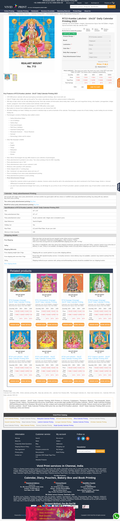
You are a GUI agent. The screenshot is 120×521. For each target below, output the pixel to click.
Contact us (18, 455)
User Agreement (20, 449)
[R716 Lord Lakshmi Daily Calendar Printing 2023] (73, 342)
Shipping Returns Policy (22, 446)
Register (79, 3)
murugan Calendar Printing (63, 422)
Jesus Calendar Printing (12, 425)
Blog (37, 444)
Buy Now (33, 201)
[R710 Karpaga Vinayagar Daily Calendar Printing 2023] (73, 286)
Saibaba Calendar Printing (81, 422)
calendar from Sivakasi (59, 393)
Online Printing (9, 11)
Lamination (67, 44)
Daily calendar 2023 (9, 395)
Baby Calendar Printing (27, 425)
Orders (58, 441)
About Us (87, 11)
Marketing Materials (63, 11)
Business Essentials (47, 11)
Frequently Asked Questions (23, 444)
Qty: (75, 87)
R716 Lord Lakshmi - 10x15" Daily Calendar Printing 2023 (72, 357)
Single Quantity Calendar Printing (63, 425)
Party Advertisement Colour (72, 56)
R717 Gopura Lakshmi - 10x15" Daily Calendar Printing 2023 (99, 357)
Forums (38, 446)
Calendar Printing (22, 11)
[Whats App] (116, 516)
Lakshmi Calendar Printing (45, 422)
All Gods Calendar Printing (64, 418)
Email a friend (106, 28)
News (37, 441)
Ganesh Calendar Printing (12, 422)
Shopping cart (60, 446)
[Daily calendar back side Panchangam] (15, 77)
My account (59, 438)
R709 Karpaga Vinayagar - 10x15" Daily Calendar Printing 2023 (98, 302)
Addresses (59, 444)
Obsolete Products (41, 459)
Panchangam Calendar (77, 393)
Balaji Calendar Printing (29, 422)
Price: (99, 64)
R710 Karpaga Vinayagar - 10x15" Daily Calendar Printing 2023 (72, 302)
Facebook (78, 438)
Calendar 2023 (107, 393)
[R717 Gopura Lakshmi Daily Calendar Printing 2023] (99, 342)
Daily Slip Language (69, 52)
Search (38, 438)
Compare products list (42, 449)
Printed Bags (77, 11)
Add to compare (97, 29)
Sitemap (17, 438)
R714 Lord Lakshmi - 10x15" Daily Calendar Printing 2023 (19, 357)
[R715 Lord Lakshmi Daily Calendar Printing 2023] (46, 342)
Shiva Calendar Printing (81, 418)
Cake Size (66, 48)
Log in (86, 3)
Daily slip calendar (43, 393)
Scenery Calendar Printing (44, 425)
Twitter (83, 438)
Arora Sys (23, 515)
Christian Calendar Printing (98, 422)
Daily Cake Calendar (93, 393)
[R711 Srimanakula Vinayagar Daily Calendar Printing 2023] (46, 286)
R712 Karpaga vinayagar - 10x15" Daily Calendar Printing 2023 (19, 302)
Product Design (68, 36)
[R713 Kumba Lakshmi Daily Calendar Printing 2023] (7, 77)
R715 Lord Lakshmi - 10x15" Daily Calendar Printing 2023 (45, 357)
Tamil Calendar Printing (11, 418)
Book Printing (60, 452)
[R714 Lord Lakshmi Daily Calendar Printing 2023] (20, 342)
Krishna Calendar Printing (97, 418)
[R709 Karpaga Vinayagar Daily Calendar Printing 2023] (99, 286)
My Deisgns (59, 449)
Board (65, 40)
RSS (87, 438)
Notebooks (34, 11)
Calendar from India (9, 393)
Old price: (101, 61)
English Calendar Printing (27, 418)
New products (40, 452)
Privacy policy (19, 452)
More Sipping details (10, 263)
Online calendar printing (27, 393)
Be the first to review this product (72, 30)
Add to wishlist (88, 29)
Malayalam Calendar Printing (45, 418)
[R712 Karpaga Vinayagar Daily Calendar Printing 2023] (20, 286)
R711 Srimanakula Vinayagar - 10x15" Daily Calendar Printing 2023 (46, 302)
